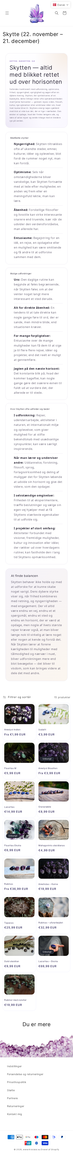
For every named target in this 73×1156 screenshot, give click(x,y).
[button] (7, 13)
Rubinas (8, 884)
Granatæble (44, 806)
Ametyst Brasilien (47, 768)
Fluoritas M (10, 768)
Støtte (11, 1090)
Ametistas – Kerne (48, 884)
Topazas (8, 922)
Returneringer (15, 1106)
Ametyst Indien (12, 729)
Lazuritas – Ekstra (48, 961)
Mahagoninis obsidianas (51, 845)
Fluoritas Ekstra (12, 845)
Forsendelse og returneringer (25, 1074)
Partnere (12, 1098)
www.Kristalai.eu (31, 1149)
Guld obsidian (11, 961)
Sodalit (42, 729)
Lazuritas (9, 807)
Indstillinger (14, 1066)
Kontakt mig (14, 1114)
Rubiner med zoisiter (15, 1000)
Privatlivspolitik (16, 1082)
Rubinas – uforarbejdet (50, 922)
